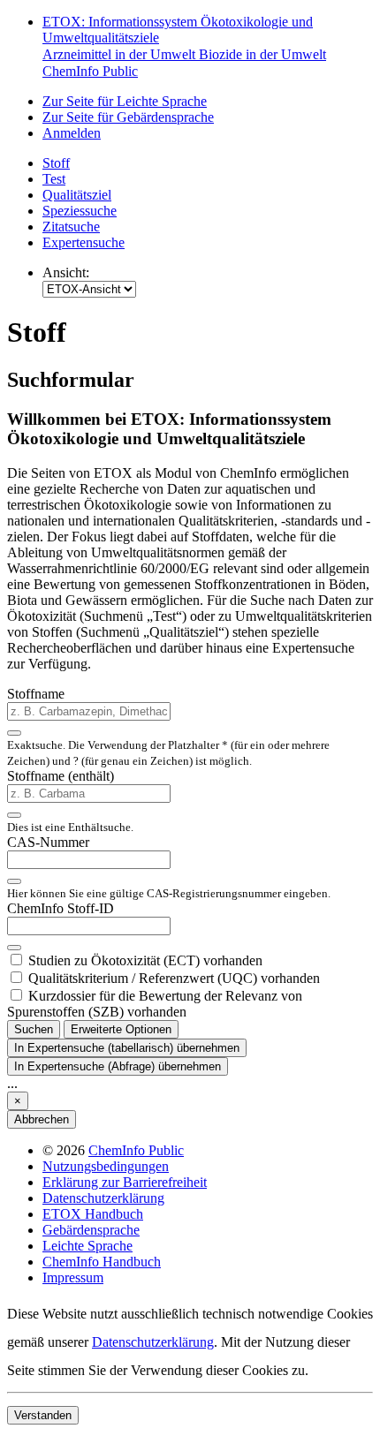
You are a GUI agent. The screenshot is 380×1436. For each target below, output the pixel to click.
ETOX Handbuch (92, 1213)
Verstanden (43, 1415)
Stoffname (36, 693)
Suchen (33, 1029)
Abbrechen (41, 1119)
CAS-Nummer (48, 842)
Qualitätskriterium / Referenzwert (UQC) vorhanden (174, 978)
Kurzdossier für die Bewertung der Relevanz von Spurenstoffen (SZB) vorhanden (154, 1003)
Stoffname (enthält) (60, 775)
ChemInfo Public (90, 71)
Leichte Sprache (87, 1245)
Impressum (72, 1277)
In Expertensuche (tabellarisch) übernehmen (126, 1047)
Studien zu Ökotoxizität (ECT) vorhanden (145, 960)
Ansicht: (65, 272)
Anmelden (71, 132)
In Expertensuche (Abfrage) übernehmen (117, 1066)
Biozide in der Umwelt (262, 54)
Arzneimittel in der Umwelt (120, 54)
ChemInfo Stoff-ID (60, 908)
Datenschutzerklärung (103, 1197)
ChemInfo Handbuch (101, 1261)
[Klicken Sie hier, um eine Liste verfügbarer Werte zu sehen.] (14, 733)
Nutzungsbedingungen (105, 1166)
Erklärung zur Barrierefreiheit (124, 1182)
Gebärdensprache (91, 1229)
